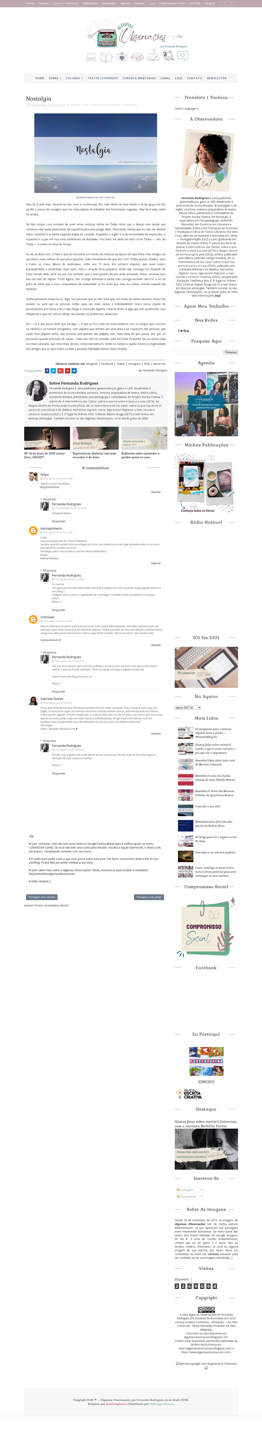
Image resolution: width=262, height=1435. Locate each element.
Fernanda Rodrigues (66, 504)
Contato (139, 3)
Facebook (107, 364)
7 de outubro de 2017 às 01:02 (69, 749)
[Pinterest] (228, 3)
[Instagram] (234, 3)
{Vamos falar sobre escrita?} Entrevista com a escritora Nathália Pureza (205, 1124)
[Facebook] (222, 3)
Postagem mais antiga (149, 897)
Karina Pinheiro (49, 558)
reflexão (116, 105)
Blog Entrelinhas (49, 487)
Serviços (44, 3)
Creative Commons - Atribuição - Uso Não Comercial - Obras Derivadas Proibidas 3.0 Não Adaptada (207, 1325)
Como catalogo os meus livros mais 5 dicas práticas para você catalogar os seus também (215, 871)
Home (30, 3)
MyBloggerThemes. (161, 1404)
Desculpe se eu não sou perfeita (215, 852)
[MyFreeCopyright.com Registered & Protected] (206, 1363)
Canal (165, 78)
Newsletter (109, 3)
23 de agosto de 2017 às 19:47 (57, 621)
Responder (156, 492)
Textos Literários (103, 78)
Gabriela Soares (51, 699)
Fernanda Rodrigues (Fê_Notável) (205, 1316)
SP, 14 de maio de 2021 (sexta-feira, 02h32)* (45, 455)
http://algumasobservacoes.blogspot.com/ (205, 1348)
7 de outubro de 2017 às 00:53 (69, 579)
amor (85, 105)
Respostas (49, 499)
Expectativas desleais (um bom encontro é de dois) (94, 455)
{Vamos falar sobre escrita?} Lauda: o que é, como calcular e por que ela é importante (215, 748)
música (94, 105)
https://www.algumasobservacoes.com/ (206, 1352)
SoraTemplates (116, 1404)
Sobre (53, 78)
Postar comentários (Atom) (52, 905)
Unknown (47, 617)
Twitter (121, 364)
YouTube (194, 3)
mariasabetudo (49, 640)
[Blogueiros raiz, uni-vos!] (206, 1081)
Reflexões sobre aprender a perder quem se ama (140, 455)
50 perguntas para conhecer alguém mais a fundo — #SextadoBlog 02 (213, 733)
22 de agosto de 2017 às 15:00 (57, 478)
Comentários (187, 1196)
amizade (76, 105)
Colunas (73, 78)
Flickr (147, 364)
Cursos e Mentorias (139, 78)
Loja (152, 3)
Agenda (125, 3)
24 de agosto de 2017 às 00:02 (57, 702)
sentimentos (129, 105)
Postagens (186, 1190)
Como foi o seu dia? (208, 806)
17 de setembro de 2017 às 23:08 (70, 508)
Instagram (135, 364)
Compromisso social (172, 3)
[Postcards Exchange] (206, 1061)
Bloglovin (92, 364)
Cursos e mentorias (66, 3)
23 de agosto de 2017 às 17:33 (57, 532)
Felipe (44, 474)
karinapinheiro (51, 528)
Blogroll (210, 3)
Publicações (90, 3)
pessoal (104, 105)
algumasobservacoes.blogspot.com (206, 1337)
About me (159, 364)
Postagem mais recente (42, 897)
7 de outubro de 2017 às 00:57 (69, 661)
